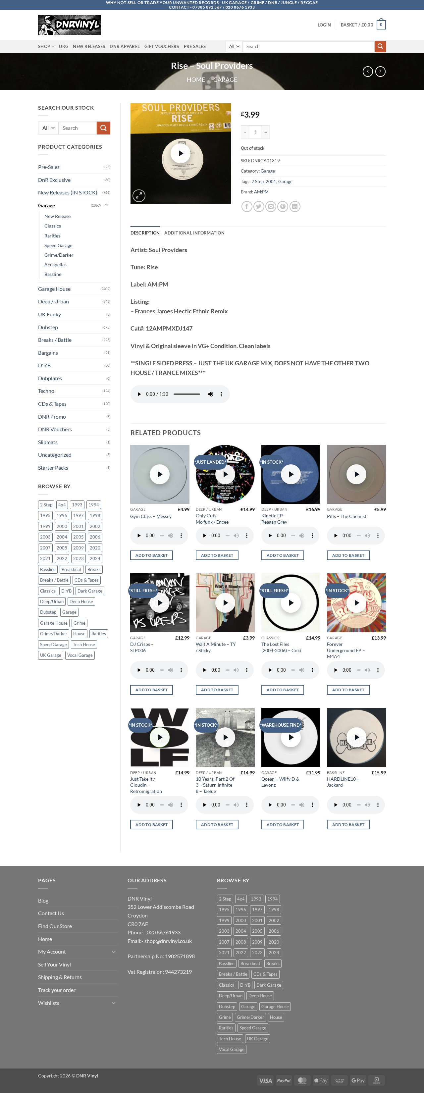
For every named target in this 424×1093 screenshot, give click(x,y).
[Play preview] (180, 153)
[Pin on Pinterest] (282, 206)
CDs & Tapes (52, 403)
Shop (44, 46)
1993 (77, 504)
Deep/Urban (52, 601)
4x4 (62, 504)
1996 (62, 515)
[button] (324, 24)
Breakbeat (71, 569)
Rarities (52, 235)
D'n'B (44, 365)
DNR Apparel (125, 46)
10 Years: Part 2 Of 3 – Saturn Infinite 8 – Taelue (215, 785)
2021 (45, 558)
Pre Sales (195, 46)
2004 (62, 537)
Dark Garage (90, 591)
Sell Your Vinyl (54, 964)
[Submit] (380, 46)
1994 (93, 504)
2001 (78, 526)
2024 (95, 558)
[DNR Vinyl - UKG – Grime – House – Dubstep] (71, 25)
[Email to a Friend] (270, 206)
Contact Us (51, 913)
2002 (95, 526)
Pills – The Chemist (346, 516)
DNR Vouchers (55, 429)
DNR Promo (52, 416)
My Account (52, 951)
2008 (62, 547)
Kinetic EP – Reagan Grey (274, 519)
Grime (79, 623)
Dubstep (48, 327)
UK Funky (49, 314)
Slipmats (48, 442)
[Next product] (368, 71)
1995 (45, 515)
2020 (95, 547)
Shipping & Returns (60, 977)
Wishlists (48, 1003)
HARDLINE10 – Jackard (343, 782)
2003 (45, 537)
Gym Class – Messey (151, 516)
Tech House (84, 644)
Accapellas (55, 264)
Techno (46, 391)
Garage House (54, 289)
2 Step (46, 504)
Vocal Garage (80, 655)
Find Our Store (55, 926)
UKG (63, 46)
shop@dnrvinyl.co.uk (168, 941)
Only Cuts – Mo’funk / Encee (212, 519)
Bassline (52, 274)
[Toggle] (106, 205)
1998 (95, 515)
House (79, 633)
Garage (225, 79)
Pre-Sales (49, 167)
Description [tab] (145, 232)
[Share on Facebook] (246, 206)
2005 (78, 537)
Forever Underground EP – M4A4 (346, 650)
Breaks (94, 569)
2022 (62, 558)
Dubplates (50, 378)
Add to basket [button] (151, 555)
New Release (57, 216)
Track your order (57, 990)
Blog (43, 900)
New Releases (89, 46)
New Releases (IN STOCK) (67, 192)
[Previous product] (380, 71)
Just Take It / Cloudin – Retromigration (146, 785)
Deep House (81, 601)
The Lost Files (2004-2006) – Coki (281, 647)
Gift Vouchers (161, 46)
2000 (62, 526)
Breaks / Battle (55, 340)
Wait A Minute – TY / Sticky (216, 647)
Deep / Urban (53, 301)
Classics (52, 226)
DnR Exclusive (54, 180)
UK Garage (50, 655)
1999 (45, 526)
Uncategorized (55, 454)
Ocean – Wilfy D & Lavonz (280, 782)
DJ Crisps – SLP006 (142, 647)
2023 (78, 558)
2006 (95, 537)
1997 (78, 515)
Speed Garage (58, 245)
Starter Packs (53, 467)
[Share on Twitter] (258, 206)
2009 (78, 547)
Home (196, 79)
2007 (45, 547)
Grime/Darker (59, 255)
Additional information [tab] (194, 232)
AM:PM (261, 191)
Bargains (48, 352)
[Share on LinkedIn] (295, 206)
